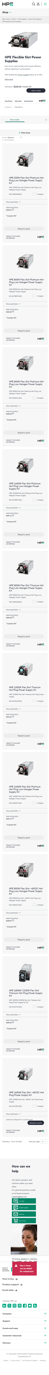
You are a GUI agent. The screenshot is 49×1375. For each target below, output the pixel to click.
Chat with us (19, 107)
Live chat (21, 1201)
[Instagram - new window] (14, 1306)
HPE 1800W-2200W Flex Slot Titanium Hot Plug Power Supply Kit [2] (25, 1001)
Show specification (12, 202)
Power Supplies (22, 19)
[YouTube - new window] (30, 1306)
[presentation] (46, 120)
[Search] (33, 4)
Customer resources (12, 1335)
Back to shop (6, 19)
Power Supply (21, 291)
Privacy (5, 1360)
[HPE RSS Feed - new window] (35, 1306)
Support (6, 1321)
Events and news (10, 1328)
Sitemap (43, 1360)
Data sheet (18, 101)
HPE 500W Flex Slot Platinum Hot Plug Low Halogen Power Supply (25, 188)
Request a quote (24, 228)
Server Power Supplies (35, 19)
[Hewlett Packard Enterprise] (7, 4)
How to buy (22, 1221)
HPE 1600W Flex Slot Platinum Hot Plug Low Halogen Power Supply (25, 494)
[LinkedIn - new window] (4, 1306)
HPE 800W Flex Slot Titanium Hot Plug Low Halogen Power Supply (25, 596)
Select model (36, 90)
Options (14, 19)
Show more (9, 79)
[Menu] (45, 4)
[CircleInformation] (13, 209)
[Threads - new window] (20, 1306)
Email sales (8, 1290)
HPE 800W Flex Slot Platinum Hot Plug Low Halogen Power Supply (25, 392)
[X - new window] (9, 1306)
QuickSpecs (8, 101)
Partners (6, 1343)
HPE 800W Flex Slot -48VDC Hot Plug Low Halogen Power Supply (25, 899)
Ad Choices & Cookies (29, 1360)
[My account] (38, 4)
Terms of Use (15, 1360)
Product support (23, 1207)
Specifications (28, 101)
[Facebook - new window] (25, 1306)
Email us (21, 1214)
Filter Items (25, 132)
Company (7, 1313)
